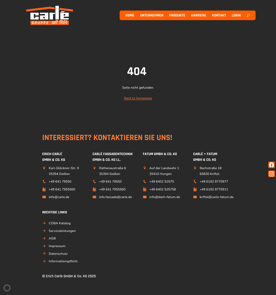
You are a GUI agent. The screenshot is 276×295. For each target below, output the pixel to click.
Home (129, 15)
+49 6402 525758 (162, 189)
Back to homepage (138, 98)
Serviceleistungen (62, 231)
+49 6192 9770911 (214, 189)
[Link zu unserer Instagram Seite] (271, 174)
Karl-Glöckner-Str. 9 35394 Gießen (64, 171)
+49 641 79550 (60, 181)
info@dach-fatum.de (164, 197)
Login (236, 15)
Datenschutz (58, 254)
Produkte (177, 15)
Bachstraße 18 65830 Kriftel (211, 171)
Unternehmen (151, 15)
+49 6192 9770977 (214, 181)
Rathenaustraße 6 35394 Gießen (112, 171)
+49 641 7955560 (62, 189)
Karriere (198, 15)
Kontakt (219, 15)
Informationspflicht (63, 261)
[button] (7, 288)
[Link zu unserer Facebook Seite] (271, 165)
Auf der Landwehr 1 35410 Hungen (164, 171)
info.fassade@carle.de (115, 197)
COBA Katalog (60, 223)
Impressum (57, 246)
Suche (249, 15)
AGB (52, 238)
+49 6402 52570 (161, 181)
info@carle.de (59, 197)
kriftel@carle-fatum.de (217, 197)
